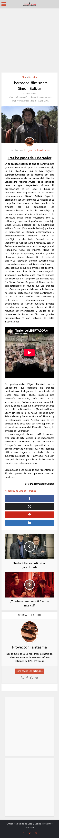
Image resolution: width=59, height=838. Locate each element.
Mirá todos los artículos (30, 671)
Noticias (33, 77)
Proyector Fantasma (26, 101)
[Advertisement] (29, 39)
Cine (24, 77)
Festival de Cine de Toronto (21, 490)
